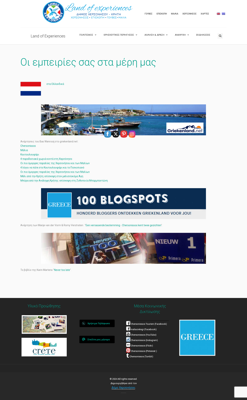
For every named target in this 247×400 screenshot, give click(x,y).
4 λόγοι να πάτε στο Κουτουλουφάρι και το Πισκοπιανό (52, 167)
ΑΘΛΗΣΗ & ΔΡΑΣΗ (154, 34)
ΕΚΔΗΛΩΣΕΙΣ (203, 34)
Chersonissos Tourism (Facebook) (149, 324)
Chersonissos (28, 145)
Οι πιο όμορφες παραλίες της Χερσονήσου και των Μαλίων (55, 163)
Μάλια (24, 150)
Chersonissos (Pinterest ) (144, 351)
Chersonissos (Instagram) (144, 340)
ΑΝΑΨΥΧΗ (180, 34)
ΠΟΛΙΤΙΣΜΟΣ (86, 34)
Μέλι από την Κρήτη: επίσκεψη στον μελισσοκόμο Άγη (51, 176)
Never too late (62, 269)
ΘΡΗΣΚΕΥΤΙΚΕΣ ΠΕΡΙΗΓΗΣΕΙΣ (119, 34)
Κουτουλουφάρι (29, 154)
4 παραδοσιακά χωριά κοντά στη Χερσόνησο (46, 158)
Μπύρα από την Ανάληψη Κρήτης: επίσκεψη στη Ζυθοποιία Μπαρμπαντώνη (64, 180)
